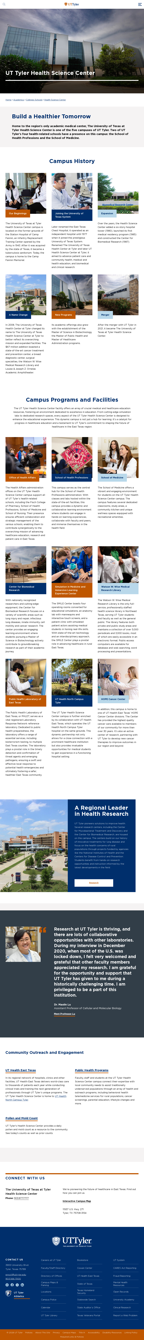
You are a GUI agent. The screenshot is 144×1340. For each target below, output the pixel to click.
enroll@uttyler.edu (15, 1274)
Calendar (45, 1307)
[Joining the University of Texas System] (72, 193)
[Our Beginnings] (25, 193)
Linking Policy (130, 1332)
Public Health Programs (91, 1070)
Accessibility (94, 1332)
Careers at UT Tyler (51, 1260)
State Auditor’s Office (88, 1307)
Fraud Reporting (121, 1276)
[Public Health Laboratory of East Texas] (25, 679)
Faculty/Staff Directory (53, 1268)
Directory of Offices (51, 1276)
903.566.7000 (13, 1279)
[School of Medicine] (118, 457)
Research (94, 883)
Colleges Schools (34, 100)
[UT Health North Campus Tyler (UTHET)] (72, 679)
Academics (18, 100)
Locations (46, 1292)
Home (8, 100)
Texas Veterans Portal (88, 1315)
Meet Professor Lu (64, 1014)
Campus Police (48, 1300)
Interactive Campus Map (77, 1201)
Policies (28, 1332)
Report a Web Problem (125, 1315)
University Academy (123, 1300)
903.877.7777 (21, 1198)
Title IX (82, 1332)
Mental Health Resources (120, 1283)
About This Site (42, 1332)
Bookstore (82, 1260)
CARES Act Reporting (124, 1268)
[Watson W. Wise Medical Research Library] (118, 566)
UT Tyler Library (49, 1315)
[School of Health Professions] (72, 457)
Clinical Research (122, 1307)
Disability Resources (112, 1332)
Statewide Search (86, 1300)
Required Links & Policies (72, 1337)
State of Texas (84, 1284)
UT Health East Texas (20, 1070)
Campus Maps (69, 1332)
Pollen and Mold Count (21, 1118)
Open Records (121, 1292)
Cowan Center (84, 1268)
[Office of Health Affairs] (25, 457)
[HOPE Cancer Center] (118, 679)
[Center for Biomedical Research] (25, 566)
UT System (119, 1260)
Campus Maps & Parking (49, 1283)
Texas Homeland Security (85, 1291)
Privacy (56, 1332)
